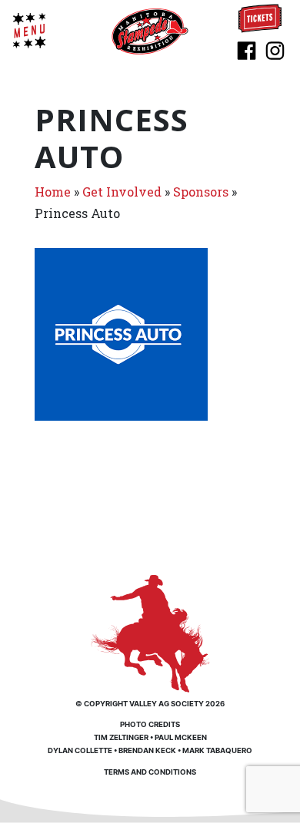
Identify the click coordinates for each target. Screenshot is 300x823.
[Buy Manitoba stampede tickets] (260, 16)
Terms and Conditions (150, 772)
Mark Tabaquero (217, 750)
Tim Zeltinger (121, 737)
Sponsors (200, 191)
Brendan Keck (147, 750)
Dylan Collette (80, 750)
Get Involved (122, 191)
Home (53, 191)
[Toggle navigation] (29, 31)
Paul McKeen (181, 737)
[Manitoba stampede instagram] (275, 49)
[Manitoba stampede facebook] (246, 49)
